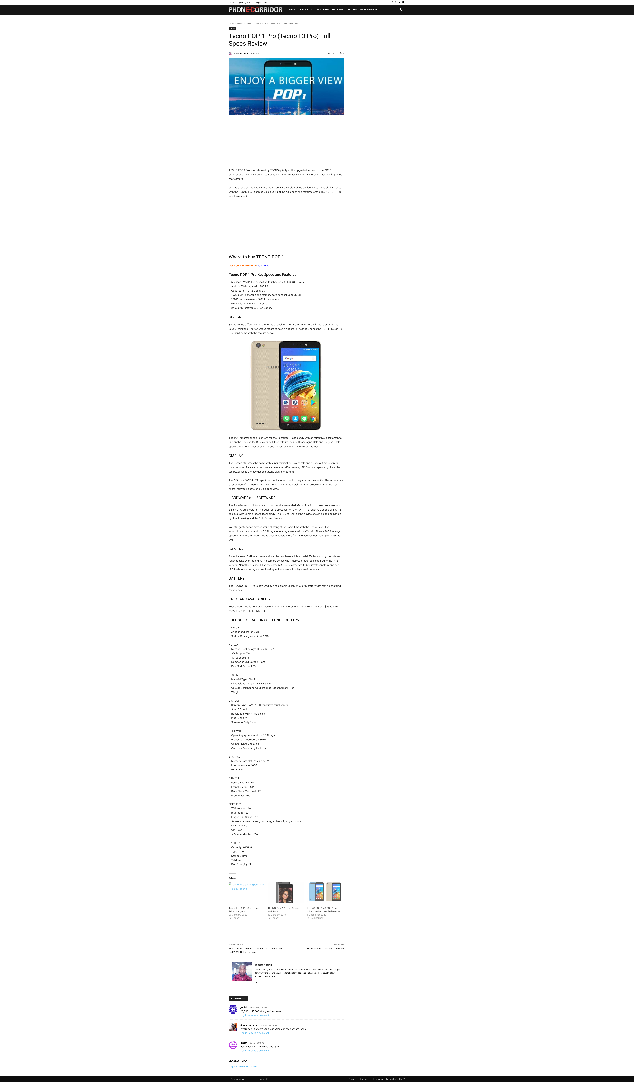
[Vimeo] (399, 2)
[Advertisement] (286, 144)
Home (231, 23)
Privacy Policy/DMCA (395, 1079)
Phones (240, 23)
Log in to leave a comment (254, 1015)
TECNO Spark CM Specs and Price (325, 948)
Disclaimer (378, 1079)
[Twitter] (396, 2)
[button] (400, 10)
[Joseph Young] (231, 53)
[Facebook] (388, 2)
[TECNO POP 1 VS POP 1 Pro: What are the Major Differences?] (325, 892)
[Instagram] (392, 2)
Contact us (365, 1079)
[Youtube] (403, 2)
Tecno (248, 23)
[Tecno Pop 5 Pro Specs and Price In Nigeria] (246, 892)
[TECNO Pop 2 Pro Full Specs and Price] (285, 892)
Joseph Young (242, 53)
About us (353, 1079)
